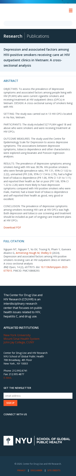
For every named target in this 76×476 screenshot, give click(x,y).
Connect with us (15, 414)
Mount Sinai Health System (21, 339)
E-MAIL (8, 377)
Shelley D (46, 253)
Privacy (21, 470)
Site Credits (53, 470)
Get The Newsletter (17, 388)
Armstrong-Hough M (27, 253)
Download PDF (12, 227)
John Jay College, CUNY (19, 342)
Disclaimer (36, 470)
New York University (17, 335)
